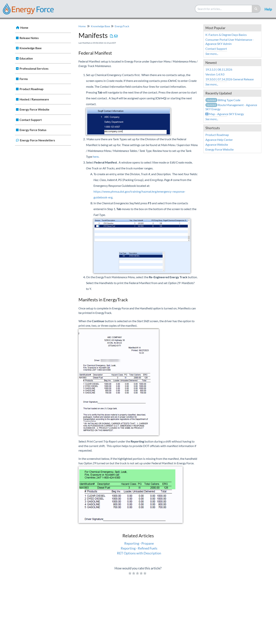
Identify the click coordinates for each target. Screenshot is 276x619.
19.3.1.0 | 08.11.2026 (218, 69)
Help (268, 9)
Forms (24, 79)
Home (24, 27)
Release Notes (29, 38)
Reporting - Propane (139, 543)
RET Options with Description (139, 553)
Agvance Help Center (219, 139)
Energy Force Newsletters (37, 140)
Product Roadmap (31, 89)
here (96, 156)
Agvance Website (216, 144)
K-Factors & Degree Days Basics (226, 34)
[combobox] (223, 9)
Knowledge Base (31, 48)
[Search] (256, 9)
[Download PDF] (112, 36)
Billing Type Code (223, 100)
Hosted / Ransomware (34, 99)
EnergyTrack (122, 26)
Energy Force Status (33, 130)
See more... (211, 53)
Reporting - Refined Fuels (139, 548)
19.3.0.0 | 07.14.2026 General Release (229, 79)
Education (26, 58)
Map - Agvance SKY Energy (226, 114)
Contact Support (31, 119)
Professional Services (34, 68)
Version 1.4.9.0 (214, 74)
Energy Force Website (34, 109)
